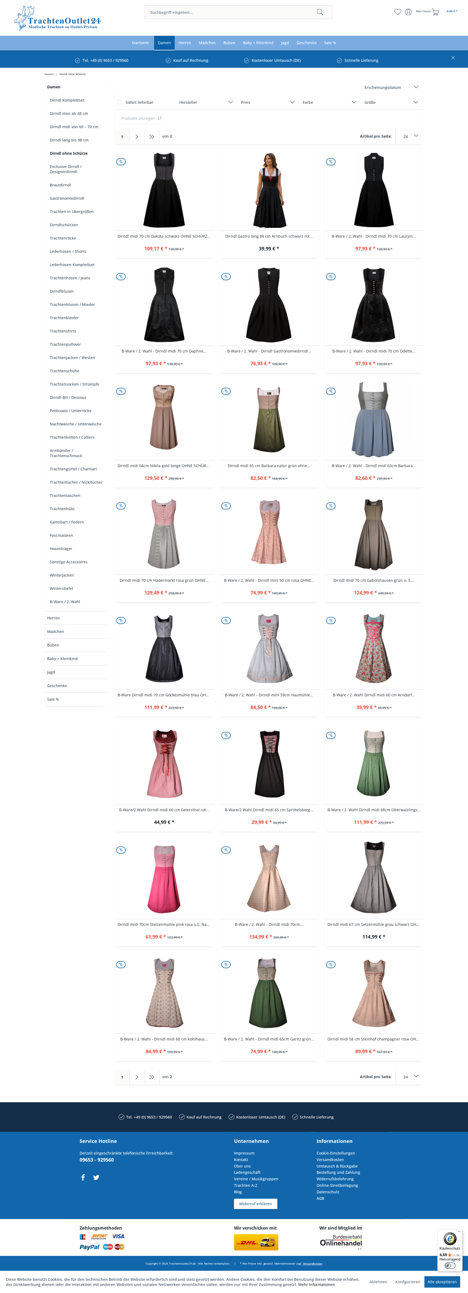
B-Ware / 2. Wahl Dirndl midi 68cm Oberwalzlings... (374, 809)
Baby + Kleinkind (62, 658)
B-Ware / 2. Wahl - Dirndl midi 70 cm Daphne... (164, 351)
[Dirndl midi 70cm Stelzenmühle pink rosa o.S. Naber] (164, 878)
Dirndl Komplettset (67, 100)
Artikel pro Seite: (376, 136)
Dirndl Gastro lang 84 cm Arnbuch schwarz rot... (269, 236)
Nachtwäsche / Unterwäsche (76, 423)
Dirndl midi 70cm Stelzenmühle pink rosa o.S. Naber (165, 924)
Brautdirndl (60, 185)
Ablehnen (378, 1281)
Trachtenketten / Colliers (72, 437)
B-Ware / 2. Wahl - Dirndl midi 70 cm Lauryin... (374, 236)
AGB (320, 1198)
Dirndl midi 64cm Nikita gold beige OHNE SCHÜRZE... (165, 465)
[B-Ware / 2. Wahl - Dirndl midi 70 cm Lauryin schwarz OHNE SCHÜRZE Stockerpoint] (374, 190)
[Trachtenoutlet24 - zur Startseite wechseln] (58, 18)
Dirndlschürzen (64, 224)
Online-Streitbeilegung (337, 1185)
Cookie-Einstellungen (336, 1153)
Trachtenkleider (64, 317)
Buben (53, 645)
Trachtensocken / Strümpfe (74, 384)
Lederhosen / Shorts (68, 251)
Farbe (308, 102)
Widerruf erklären (255, 1203)
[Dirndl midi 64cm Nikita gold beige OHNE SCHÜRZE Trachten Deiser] (164, 419)
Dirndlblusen (62, 291)
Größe (370, 102)
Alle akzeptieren (442, 1281)
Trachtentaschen (65, 495)
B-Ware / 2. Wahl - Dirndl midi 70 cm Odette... (373, 351)
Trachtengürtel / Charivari (73, 468)
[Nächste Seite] (137, 136)
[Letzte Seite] (152, 136)
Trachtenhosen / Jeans (70, 277)
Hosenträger (61, 548)
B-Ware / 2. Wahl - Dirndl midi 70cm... (269, 924)
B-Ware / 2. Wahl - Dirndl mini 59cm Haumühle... (269, 694)
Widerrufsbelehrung (335, 1178)
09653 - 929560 (97, 1159)
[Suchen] (320, 12)
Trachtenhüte (62, 508)
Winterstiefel (61, 588)
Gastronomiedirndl (67, 198)
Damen (53, 86)
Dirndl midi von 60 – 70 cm (74, 126)
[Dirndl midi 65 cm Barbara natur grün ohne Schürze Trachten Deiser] (269, 419)
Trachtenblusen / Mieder (72, 304)
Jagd (51, 672)
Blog (238, 1191)
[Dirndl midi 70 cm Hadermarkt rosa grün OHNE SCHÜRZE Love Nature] (164, 534)
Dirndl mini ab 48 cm (69, 113)
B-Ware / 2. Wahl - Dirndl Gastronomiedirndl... (269, 351)
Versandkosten (330, 1159)
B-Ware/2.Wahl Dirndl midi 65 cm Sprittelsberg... (269, 809)
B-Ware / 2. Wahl (65, 601)
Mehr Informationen (316, 1284)
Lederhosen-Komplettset (72, 264)
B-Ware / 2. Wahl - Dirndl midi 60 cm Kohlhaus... (164, 1039)
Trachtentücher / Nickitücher (76, 482)
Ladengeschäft (247, 1172)
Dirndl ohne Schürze (68, 153)
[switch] (450, 1265)
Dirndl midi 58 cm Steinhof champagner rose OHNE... (375, 1039)
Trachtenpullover (65, 344)
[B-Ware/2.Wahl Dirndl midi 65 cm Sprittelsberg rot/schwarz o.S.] (269, 763)
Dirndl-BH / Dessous (68, 397)
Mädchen (55, 631)
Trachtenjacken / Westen (72, 357)
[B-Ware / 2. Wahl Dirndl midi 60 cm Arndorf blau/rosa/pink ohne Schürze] (374, 649)
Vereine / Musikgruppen (256, 1178)
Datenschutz (328, 1191)
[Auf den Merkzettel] (164, 249)
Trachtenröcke (63, 238)
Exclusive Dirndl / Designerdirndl (66, 169)
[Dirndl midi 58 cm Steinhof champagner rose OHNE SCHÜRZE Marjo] (374, 993)
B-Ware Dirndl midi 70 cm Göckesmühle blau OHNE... (165, 694)
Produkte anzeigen (138, 118)
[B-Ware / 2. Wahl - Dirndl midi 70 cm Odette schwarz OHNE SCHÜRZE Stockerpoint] (374, 305)
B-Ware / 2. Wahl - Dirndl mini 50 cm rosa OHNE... (269, 580)
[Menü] (459, 1232)
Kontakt (241, 1159)
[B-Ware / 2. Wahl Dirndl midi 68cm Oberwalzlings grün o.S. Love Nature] (374, 763)
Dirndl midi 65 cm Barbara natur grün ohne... (269, 465)
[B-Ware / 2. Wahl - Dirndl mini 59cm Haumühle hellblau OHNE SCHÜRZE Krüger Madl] (269, 649)
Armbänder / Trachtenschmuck (66, 453)
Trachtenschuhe (64, 370)
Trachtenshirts (63, 331)
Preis (245, 102)
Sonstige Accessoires (68, 561)
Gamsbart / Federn (67, 522)
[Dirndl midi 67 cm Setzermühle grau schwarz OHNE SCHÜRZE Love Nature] (374, 878)
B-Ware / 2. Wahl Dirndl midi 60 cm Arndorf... (374, 694)
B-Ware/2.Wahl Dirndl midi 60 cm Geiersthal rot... (164, 809)
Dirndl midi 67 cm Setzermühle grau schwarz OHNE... (375, 924)
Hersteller (188, 102)
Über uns (242, 1166)
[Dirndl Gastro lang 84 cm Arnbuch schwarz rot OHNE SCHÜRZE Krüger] (269, 190)
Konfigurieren (407, 1281)
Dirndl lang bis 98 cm (69, 140)
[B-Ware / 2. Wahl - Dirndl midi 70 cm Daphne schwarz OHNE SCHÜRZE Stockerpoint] (164, 305)
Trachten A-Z (245, 1185)
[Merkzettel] (398, 12)
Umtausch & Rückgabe (337, 1166)
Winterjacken (62, 575)
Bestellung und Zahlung (338, 1172)
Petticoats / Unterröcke (71, 410)
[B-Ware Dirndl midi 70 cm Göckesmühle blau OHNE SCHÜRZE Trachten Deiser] (164, 649)
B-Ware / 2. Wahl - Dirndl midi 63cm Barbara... (374, 465)
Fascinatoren (61, 535)
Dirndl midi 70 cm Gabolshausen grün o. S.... (374, 580)
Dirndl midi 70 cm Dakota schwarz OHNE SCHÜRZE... (165, 236)
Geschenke (57, 685)
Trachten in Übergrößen (72, 211)
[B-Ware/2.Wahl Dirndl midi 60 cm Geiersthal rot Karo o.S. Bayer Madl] (164, 763)
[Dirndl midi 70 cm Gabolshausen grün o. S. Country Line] (374, 534)
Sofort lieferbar (139, 102)
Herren (53, 617)
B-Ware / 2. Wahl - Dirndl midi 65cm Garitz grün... (269, 1039)
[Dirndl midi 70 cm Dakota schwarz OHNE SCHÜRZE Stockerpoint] (164, 190)
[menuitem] (238, 12)
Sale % (53, 699)
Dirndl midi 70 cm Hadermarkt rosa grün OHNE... (164, 580)
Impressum (244, 1153)
